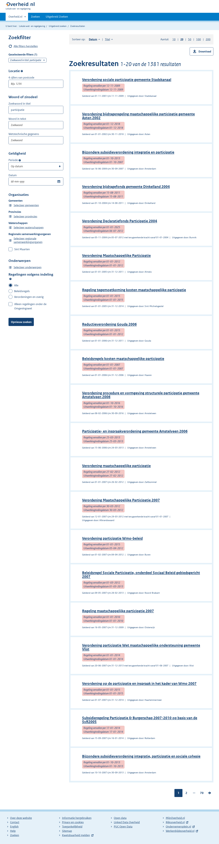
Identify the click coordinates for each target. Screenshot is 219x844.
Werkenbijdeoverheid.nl (180, 831)
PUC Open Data (123, 826)
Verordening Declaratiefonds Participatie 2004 (119, 221)
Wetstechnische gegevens (23, 134)
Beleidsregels (22, 291)
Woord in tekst (17, 118)
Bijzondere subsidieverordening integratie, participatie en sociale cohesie (141, 756)
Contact (14, 822)
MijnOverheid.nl (175, 818)
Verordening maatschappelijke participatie (116, 466)
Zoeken (35, 16)
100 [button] (198, 39)
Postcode (21, 71)
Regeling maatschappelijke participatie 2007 (118, 611)
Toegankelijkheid (72, 826)
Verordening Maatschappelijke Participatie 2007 (121, 500)
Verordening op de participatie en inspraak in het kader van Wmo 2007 (139, 683)
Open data (120, 818)
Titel (109, 39)
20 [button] (181, 39)
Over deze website (21, 818)
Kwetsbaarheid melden (76, 835)
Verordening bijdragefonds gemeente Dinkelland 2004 (126, 187)
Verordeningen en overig (29, 297)
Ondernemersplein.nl (178, 826)
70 (202, 793)
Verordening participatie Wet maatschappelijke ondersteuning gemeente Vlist (141, 647)
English (14, 826)
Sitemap (67, 831)
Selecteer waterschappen (29, 227)
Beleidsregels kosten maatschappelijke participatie (123, 359)
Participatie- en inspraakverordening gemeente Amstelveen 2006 (135, 431)
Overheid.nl (15, 18)
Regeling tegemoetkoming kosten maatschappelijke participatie (134, 290)
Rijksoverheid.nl (175, 822)
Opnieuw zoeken (21, 322)
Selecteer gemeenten (26, 205)
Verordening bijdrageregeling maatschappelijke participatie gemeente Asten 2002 (138, 116)
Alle (16, 285)
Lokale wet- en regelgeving (32, 26)
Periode (13, 160)
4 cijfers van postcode (21, 77)
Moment (19, 160)
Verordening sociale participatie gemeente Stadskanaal (126, 80)
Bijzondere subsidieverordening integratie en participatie (128, 152)
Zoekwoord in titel (19, 103)
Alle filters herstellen (26, 46)
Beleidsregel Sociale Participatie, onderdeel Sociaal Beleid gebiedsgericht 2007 (141, 575)
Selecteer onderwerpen (28, 267)
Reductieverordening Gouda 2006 (109, 324)
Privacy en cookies (73, 822)
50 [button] (189, 39)
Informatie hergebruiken (77, 818)
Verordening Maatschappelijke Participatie (116, 255)
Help (13, 831)
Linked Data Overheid (127, 822)
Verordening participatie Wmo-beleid (112, 538)
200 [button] (208, 39)
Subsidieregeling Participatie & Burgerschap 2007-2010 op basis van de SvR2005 (139, 720)
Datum (12, 175)
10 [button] (174, 39)
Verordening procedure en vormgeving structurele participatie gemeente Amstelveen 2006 (140, 395)
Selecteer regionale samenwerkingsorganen (28, 240)
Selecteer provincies (25, 216)
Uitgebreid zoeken (58, 26)
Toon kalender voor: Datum (59, 181)
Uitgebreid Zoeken (57, 16)
